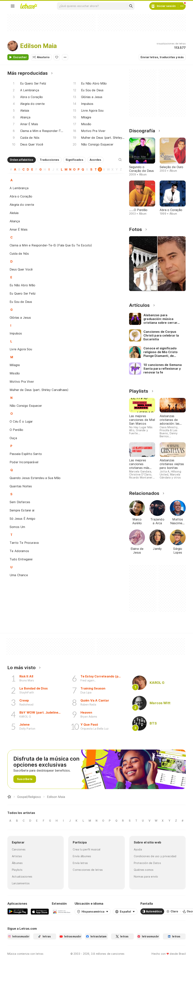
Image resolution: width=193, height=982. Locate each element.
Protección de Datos (147, 863)
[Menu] (12, 6)
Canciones (18, 849)
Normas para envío (146, 876)
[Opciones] (65, 57)
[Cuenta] (182, 6)
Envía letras (80, 863)
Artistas (17, 856)
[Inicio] (9, 797)
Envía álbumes (82, 856)
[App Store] (40, 911)
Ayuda (138, 849)
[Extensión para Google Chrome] (62, 911)
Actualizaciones (22, 876)
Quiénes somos (144, 869)
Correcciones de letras (88, 869)
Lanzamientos (21, 883)
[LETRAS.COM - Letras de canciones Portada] (28, 6)
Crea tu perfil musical (86, 849)
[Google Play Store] (17, 911)
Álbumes (17, 863)
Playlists (17, 869)
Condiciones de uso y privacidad (155, 856)
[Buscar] (131, 6)
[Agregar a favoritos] (57, 57)
